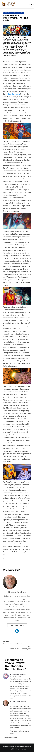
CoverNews (12, 749)
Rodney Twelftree (17, 592)
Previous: (12, 643)
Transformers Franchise (17, 12)
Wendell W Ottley (16, 674)
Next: (20, 648)
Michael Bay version (12, 94)
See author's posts (17, 625)
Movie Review (6, 12)
